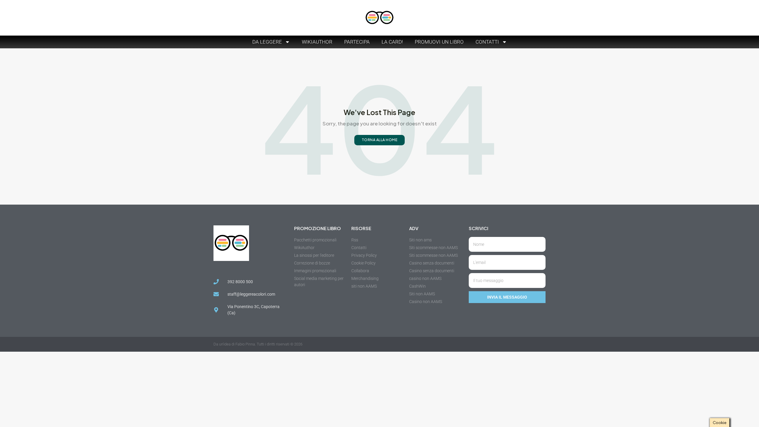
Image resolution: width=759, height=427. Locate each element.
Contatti (487, 42)
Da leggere (267, 42)
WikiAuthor (317, 42)
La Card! (392, 42)
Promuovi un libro (439, 42)
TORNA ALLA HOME (380, 140)
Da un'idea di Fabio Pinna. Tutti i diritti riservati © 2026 (257, 344)
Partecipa (357, 42)
